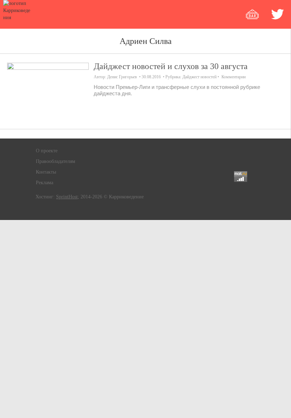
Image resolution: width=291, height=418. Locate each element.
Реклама (44, 182)
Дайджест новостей (199, 76)
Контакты (46, 172)
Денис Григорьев (122, 76)
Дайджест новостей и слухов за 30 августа (171, 66)
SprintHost (67, 196)
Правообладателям (55, 161)
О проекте (46, 150)
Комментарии (233, 76)
